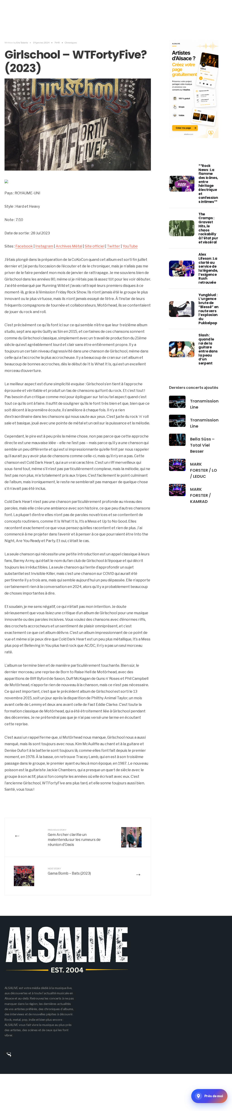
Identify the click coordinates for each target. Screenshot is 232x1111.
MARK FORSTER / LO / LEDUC (203, 470)
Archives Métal (69, 246)
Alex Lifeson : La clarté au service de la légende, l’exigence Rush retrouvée (208, 268)
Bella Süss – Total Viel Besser (202, 445)
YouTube (130, 246)
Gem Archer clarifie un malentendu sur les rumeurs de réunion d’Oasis (74, 837)
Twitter (113, 246)
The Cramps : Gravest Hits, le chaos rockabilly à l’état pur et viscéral (208, 228)
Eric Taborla (22, 42)
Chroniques (71, 42)
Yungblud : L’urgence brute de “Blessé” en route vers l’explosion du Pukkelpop (208, 309)
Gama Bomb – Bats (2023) (69, 871)
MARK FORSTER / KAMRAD (200, 495)
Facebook (24, 246)
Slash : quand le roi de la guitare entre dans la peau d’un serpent (208, 349)
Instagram (44, 246)
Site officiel (94, 246)
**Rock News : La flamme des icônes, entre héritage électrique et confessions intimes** (208, 183)
